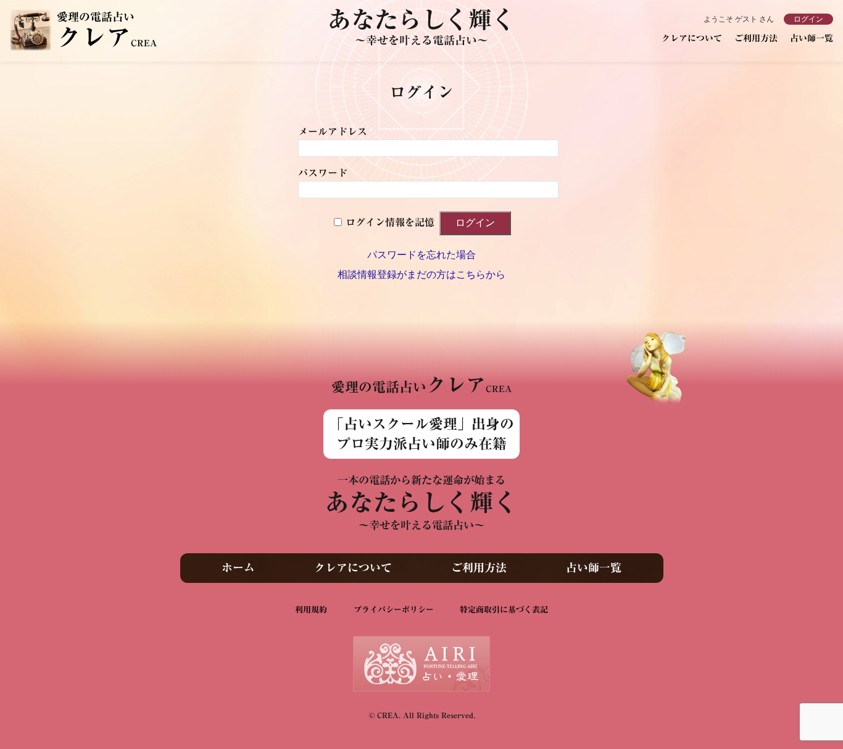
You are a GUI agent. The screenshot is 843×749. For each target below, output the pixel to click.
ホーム (238, 567)
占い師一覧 (811, 38)
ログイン (808, 19)
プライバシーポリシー (394, 610)
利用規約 (311, 610)
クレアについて (692, 38)
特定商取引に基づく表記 (504, 610)
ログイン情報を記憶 (390, 222)
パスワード (322, 173)
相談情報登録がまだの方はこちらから (421, 274)
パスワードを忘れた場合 (421, 254)
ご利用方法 (756, 38)
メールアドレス (332, 131)
